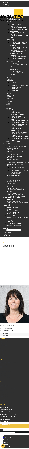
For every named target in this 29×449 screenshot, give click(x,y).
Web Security (11, 183)
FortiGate (15, 84)
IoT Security (10, 157)
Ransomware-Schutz (13, 175)
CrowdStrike (11, 76)
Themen (6, 143)
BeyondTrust (11, 21)
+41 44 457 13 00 (11, 416)
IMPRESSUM (21, 426)
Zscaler (9, 109)
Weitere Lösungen (12, 141)
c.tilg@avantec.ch (7, 330)
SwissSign (9, 98)
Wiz (7, 106)
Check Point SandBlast (19, 56)
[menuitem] (16, 2)
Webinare (6, 2)
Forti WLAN (15, 90)
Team (2, 391)
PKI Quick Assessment (19, 167)
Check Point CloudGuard (20, 42)
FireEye (9, 79)
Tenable (9, 103)
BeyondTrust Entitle (19, 28)
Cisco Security (12, 61)
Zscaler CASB (16, 116)
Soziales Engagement (13, 225)
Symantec (9, 100)
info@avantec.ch (5, 420)
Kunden (9, 220)
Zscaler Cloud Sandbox (20, 122)
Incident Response (12, 201)
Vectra (8, 105)
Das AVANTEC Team (12, 207)
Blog (4, 4)
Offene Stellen (11, 210)
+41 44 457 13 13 (7, 328)
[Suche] (7, 432)
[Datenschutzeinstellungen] (3, 446)
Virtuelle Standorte (13, 223)
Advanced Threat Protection (16, 146)
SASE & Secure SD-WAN (13, 180)
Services (6, 185)
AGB (1, 426)
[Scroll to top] (1, 430)
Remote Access (4, 375)
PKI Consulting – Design (20, 170)
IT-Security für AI (12, 159)
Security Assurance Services (16, 196)
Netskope (9, 95)
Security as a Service (6, 377)
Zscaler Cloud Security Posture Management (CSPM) (19, 125)
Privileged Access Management (17, 162)
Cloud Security (11, 148)
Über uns (6, 206)
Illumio (8, 93)
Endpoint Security (12, 154)
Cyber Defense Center (11, 198)
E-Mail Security (11, 149)
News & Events (11, 214)
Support (9, 222)
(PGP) (1, 421)
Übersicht (9, 18)
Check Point (10, 39)
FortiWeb (15, 88)
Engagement (4, 396)
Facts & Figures (11, 215)
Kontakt (5, 6)
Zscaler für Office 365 (19, 132)
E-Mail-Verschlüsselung (7, 368)
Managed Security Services (16, 194)
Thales (8, 101)
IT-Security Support (13, 193)
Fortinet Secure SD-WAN (20, 85)
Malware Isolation (12, 161)
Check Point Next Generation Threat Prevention (16, 53)
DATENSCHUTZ (10, 426)
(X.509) (6, 421)
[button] (6, 228)
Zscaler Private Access (20, 137)
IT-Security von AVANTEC (8, 389)
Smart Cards (10, 182)
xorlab (8, 108)
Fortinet (9, 80)
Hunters (9, 92)
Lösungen (7, 16)
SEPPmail (9, 97)
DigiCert (9, 77)
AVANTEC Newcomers (13, 20)
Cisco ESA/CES (16, 71)
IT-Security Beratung (13, 188)
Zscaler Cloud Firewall (20, 121)
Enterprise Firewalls (13, 156)
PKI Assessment (17, 169)
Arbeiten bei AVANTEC (13, 212)
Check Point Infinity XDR (20, 47)
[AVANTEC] (14, 11)
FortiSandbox (16, 87)
